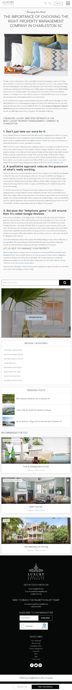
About (36, 654)
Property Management (36, 648)
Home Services (10, 363)
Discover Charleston (13, 350)
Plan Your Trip (36, 643)
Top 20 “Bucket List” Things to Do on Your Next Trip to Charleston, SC (39, 421)
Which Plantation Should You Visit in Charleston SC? (33, 399)
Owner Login (36, 659)
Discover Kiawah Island (13, 354)
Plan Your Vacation (12, 376)
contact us (22, 687)
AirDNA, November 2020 (55, 162)
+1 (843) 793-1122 (36, 594)
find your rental (45, 687)
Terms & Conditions (47, 678)
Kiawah (6, 520)
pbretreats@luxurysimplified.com (38, 604)
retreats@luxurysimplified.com (38, 591)
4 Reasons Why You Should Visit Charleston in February (33, 410)
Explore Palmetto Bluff (13, 359)
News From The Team (12, 372)
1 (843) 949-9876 (36, 607)
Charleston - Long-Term (12, 440)
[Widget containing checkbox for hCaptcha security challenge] (34, 626)
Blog (36, 656)
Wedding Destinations (13, 380)
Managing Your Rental (13, 367)
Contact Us (36, 651)
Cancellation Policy (36, 646)
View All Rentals (36, 641)
